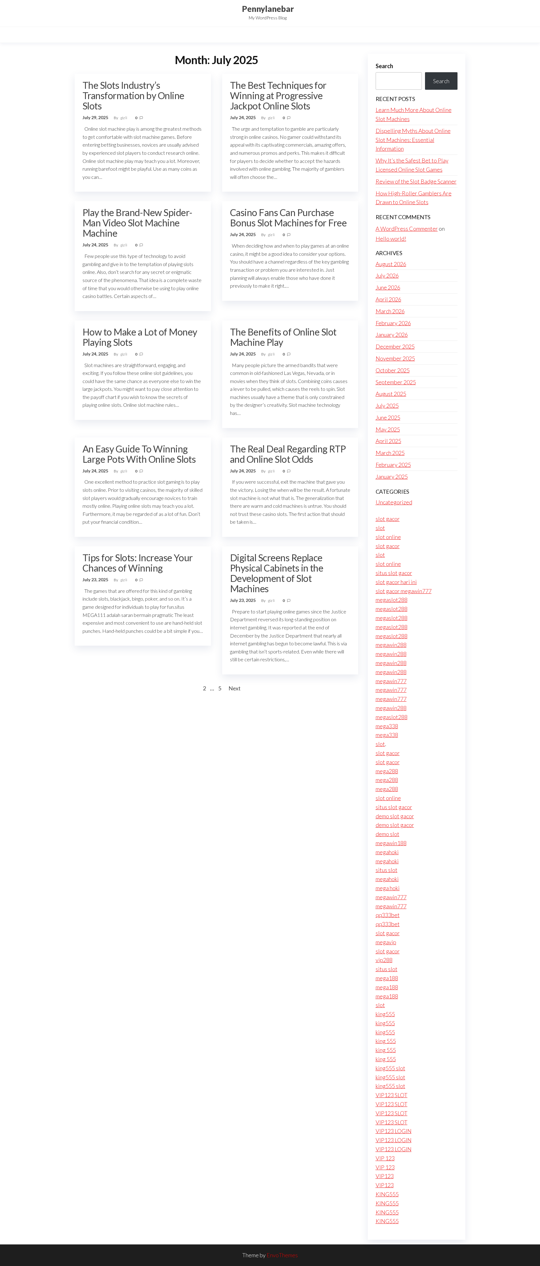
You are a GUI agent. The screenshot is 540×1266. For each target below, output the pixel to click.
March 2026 (390, 311)
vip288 (384, 959)
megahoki (387, 852)
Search (384, 66)
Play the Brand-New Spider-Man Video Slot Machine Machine (137, 223)
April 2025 (388, 440)
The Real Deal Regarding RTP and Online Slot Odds (288, 454)
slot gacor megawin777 (404, 591)
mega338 (387, 726)
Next (234, 688)
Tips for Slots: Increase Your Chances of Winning (137, 562)
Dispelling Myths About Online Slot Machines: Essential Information (413, 139)
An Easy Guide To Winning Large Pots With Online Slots (139, 454)
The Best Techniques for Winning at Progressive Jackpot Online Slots (278, 95)
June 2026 (388, 287)
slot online (388, 536)
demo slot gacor (395, 816)
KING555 (387, 1194)
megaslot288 (392, 599)
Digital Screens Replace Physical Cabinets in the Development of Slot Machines (276, 573)
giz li (124, 117)
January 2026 (392, 334)
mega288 (387, 771)
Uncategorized (394, 502)
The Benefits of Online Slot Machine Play (283, 337)
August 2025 (391, 393)
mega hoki (388, 888)
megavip (386, 942)
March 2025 (390, 452)
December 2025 (395, 346)
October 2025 (393, 370)
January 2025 (392, 476)
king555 (385, 1014)
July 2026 (387, 275)
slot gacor (388, 518)
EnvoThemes (282, 1255)
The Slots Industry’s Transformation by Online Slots (133, 95)
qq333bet (388, 914)
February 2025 (393, 464)
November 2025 (395, 358)
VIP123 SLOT (392, 1095)
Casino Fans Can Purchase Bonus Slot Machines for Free (288, 217)
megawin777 (391, 681)
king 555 (386, 1040)
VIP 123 (385, 1158)
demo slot (387, 833)
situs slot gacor (394, 572)
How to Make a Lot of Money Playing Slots (139, 337)
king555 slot (390, 1068)
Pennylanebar (268, 9)
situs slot (387, 869)
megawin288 (391, 644)
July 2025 (387, 405)
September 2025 (396, 382)
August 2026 (391, 263)
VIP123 (385, 1176)
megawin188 (391, 843)
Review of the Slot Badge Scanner (416, 181)
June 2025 (388, 417)
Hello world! (391, 238)
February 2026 (393, 323)
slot (380, 527)
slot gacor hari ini (396, 581)
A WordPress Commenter (407, 228)
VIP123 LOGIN (394, 1130)
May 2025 (388, 429)
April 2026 (388, 299)
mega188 (387, 978)
